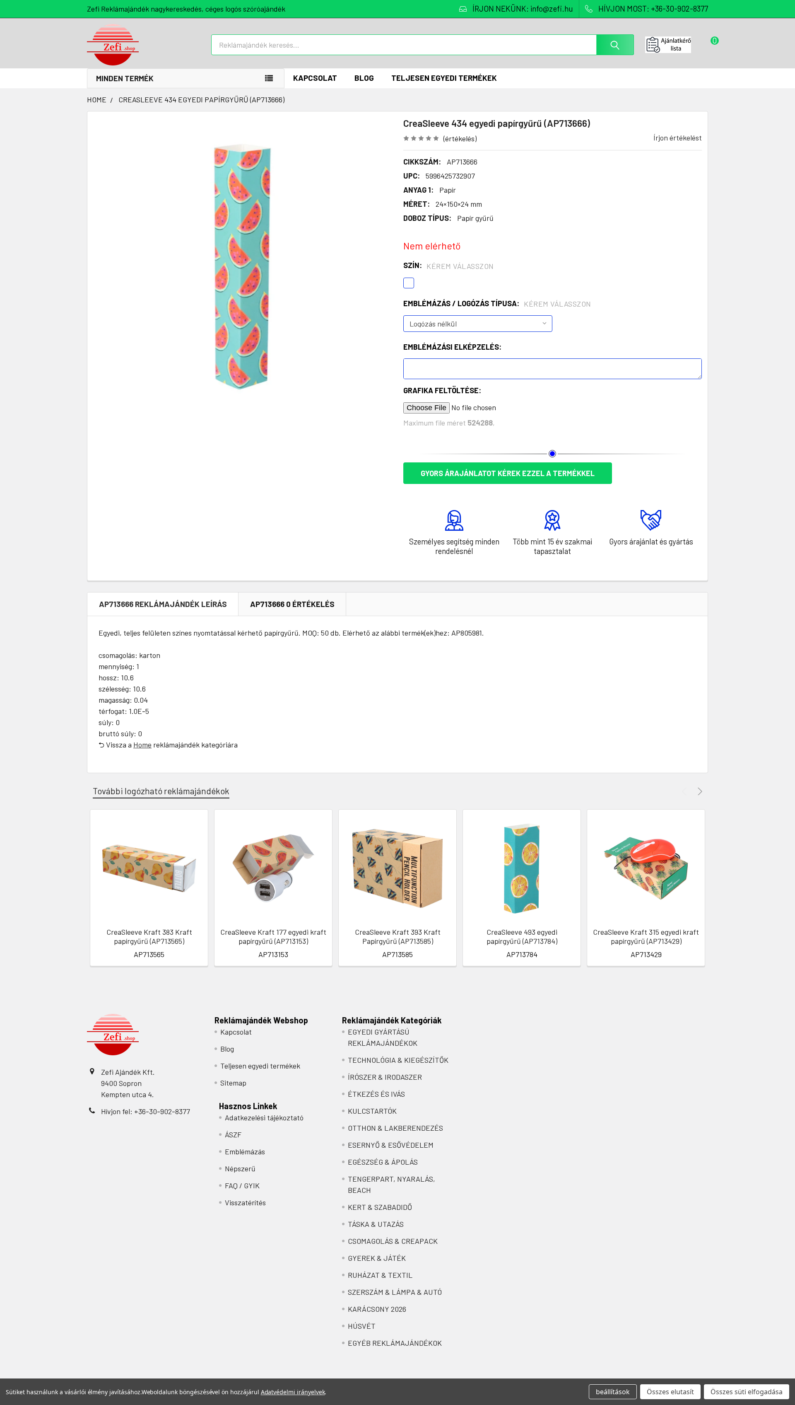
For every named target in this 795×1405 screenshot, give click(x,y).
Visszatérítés (245, 1202)
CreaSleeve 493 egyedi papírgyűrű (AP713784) (522, 936)
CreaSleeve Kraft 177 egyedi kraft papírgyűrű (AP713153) (273, 936)
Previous (685, 791)
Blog (364, 77)
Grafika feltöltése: (442, 390)
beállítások (613, 1391)
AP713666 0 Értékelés (292, 604)
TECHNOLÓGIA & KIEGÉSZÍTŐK (398, 1059)
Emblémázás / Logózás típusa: (497, 304)
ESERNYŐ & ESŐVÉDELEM (391, 1144)
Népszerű (240, 1168)
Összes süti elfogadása (747, 1391)
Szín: (448, 266)
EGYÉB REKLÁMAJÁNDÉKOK (395, 1342)
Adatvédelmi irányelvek (293, 1392)
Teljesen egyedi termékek (444, 77)
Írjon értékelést (677, 137)
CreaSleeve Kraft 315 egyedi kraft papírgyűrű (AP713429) (646, 936)
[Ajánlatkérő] (676, 44)
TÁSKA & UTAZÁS (376, 1223)
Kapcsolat (315, 77)
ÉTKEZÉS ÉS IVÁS (376, 1093)
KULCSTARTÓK (372, 1110)
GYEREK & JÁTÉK (377, 1257)
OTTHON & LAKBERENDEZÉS (395, 1127)
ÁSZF (233, 1134)
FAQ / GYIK (242, 1185)
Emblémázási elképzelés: (452, 346)
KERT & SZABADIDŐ (380, 1207)
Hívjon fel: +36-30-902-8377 (145, 1111)
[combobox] (422, 44)
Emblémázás (245, 1151)
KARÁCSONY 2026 (377, 1308)
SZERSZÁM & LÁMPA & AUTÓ (395, 1291)
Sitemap (233, 1082)
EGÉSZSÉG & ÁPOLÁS (383, 1161)
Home (142, 744)
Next (698, 791)
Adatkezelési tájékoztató (264, 1117)
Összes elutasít (670, 1391)
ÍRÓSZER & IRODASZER (385, 1076)
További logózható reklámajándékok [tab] (161, 791)
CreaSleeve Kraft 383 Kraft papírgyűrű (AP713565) (149, 936)
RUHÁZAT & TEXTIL (380, 1274)
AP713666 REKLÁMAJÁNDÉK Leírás (163, 604)
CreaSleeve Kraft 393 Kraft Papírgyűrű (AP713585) (398, 936)
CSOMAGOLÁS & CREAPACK (393, 1240)
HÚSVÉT (362, 1325)
